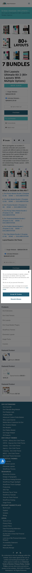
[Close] (29, 272)
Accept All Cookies (16, 294)
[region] (16, 286)
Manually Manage (16, 299)
